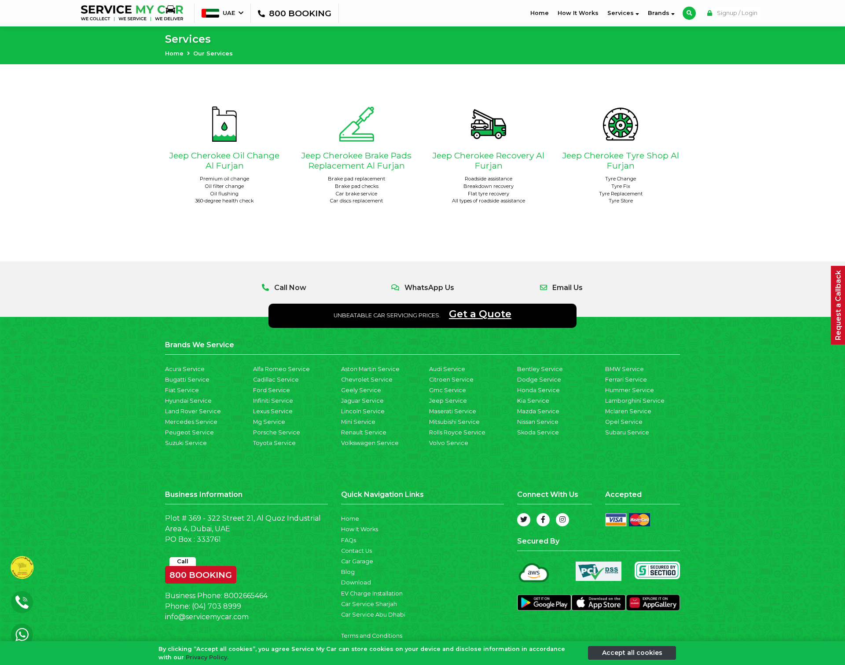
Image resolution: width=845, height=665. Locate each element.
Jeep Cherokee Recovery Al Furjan (488, 160)
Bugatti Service (187, 379)
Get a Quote (480, 314)
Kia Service (533, 400)
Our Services (213, 53)
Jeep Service (448, 400)
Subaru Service (627, 432)
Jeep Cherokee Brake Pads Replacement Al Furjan (356, 160)
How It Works (578, 13)
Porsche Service (276, 432)
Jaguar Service (362, 400)
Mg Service (269, 422)
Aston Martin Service (370, 369)
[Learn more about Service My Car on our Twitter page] (523, 519)
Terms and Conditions (371, 635)
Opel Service (624, 422)
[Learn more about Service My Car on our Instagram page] (562, 519)
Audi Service (447, 369)
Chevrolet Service (367, 379)
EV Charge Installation (372, 593)
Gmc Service (447, 390)
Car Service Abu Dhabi (373, 614)
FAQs (348, 540)
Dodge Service (539, 379)
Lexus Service (273, 411)
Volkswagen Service (370, 443)
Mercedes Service (191, 422)
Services (621, 13)
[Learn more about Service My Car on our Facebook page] (543, 519)
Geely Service (361, 390)
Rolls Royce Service (457, 432)
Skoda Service (538, 432)
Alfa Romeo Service (281, 369)
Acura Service (185, 369)
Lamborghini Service (635, 400)
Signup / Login (736, 13)
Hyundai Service (188, 400)
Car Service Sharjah (369, 604)
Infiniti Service (273, 400)
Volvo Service (448, 443)
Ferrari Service (626, 379)
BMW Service (624, 369)
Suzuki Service (186, 443)
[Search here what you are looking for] (689, 13)
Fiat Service (182, 390)
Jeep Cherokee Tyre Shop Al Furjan (620, 160)
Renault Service (363, 432)
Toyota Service (274, 443)
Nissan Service (537, 422)
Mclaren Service (628, 411)
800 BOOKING (200, 573)
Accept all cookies (632, 653)
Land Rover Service (193, 411)
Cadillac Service (276, 379)
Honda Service (538, 390)
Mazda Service (538, 411)
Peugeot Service (189, 432)
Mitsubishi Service (454, 422)
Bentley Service (540, 369)
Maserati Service (452, 411)
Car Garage (357, 561)
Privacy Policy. (207, 657)
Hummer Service (629, 390)
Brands (659, 13)
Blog (348, 572)
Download (356, 582)
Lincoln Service (363, 411)
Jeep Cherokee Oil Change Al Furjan (224, 160)
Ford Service (271, 390)
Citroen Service (451, 379)
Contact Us (356, 550)
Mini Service (358, 422)
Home (541, 12)
